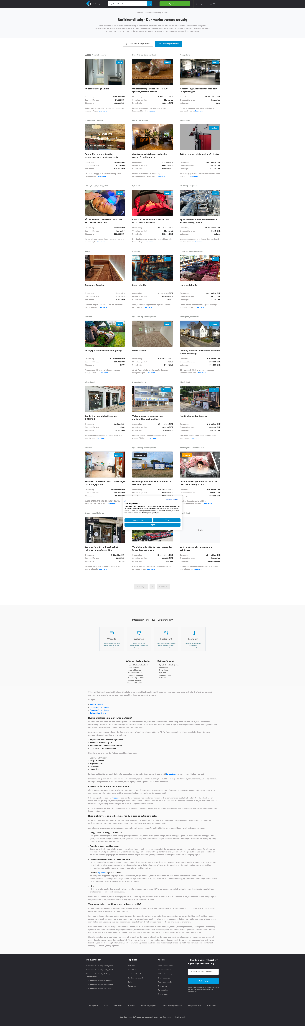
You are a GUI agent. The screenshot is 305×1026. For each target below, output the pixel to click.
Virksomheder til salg (153, 12)
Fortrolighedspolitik (172, 499)
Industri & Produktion (135, 675)
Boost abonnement (165, 966)
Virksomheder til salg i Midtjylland (99, 970)
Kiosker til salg (96, 704)
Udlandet (162, 678)
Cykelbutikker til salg (99, 707)
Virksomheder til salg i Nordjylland (99, 966)
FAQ (106, 1005)
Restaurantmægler (165, 982)
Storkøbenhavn (165, 675)
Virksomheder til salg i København (99, 984)
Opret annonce (175, 4)
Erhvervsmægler (164, 978)
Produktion (132, 970)
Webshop (131, 966)
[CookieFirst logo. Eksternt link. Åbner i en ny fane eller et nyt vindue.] (125, 501)
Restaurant (132, 986)
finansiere (116, 798)
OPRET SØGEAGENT (170, 44)
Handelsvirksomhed (134, 672)
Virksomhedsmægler (166, 974)
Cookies (131, 1005)
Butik (130, 982)
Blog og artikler (194, 1005)
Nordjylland (163, 670)
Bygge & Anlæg (133, 667)
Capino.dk (211, 1005)
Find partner (163, 986)
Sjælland (162, 672)
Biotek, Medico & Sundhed (137, 665)
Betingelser (93, 1005)
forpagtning (171, 774)
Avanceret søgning (140, 44)
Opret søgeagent (148, 1005)
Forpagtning (163, 990)
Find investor (163, 994)
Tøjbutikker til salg (98, 713)
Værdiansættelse (164, 970)
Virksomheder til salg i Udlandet (98, 988)
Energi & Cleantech (134, 670)
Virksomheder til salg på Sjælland (99, 980)
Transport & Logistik (134, 683)
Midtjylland (163, 667)
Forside (140, 12)
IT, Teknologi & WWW (135, 678)
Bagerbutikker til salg (99, 710)
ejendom (102, 873)
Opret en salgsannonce (172, 1005)
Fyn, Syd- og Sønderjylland (169, 665)
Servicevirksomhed (134, 680)
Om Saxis (118, 1005)
